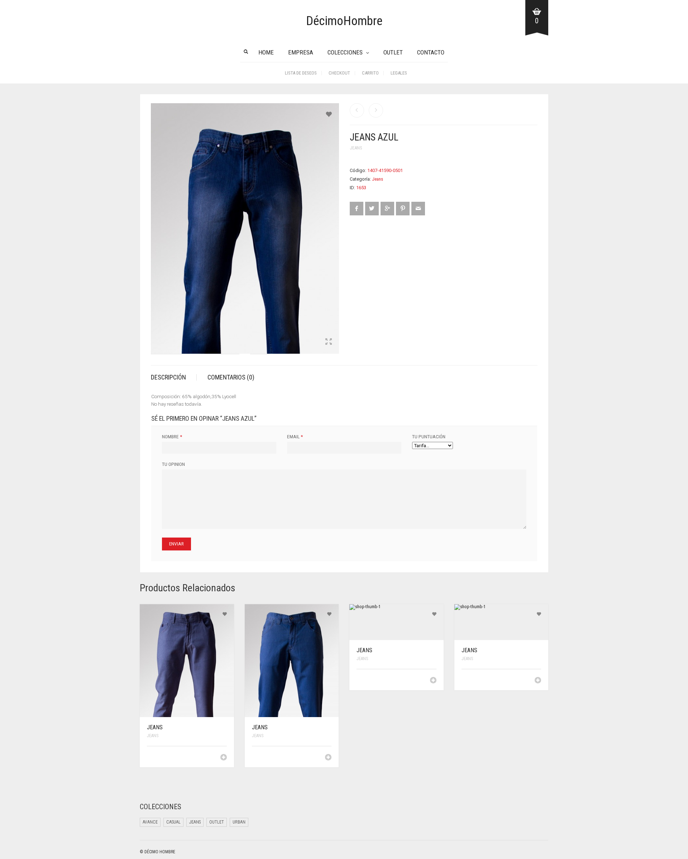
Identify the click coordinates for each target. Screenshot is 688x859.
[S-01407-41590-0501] (170, 356)
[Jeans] (357, 110)
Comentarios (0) (230, 377)
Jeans (356, 148)
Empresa (300, 52)
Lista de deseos (301, 73)
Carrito (370, 73)
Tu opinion (173, 464)
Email (295, 436)
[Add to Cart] (223, 757)
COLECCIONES (345, 52)
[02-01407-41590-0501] (270, 356)
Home (266, 52)
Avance (150, 822)
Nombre (172, 436)
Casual (173, 822)
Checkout (339, 73)
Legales (399, 73)
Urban (239, 822)
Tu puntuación (428, 436)
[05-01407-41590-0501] (220, 356)
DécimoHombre (344, 21)
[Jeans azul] (376, 110)
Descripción (168, 377)
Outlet (393, 52)
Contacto (430, 52)
